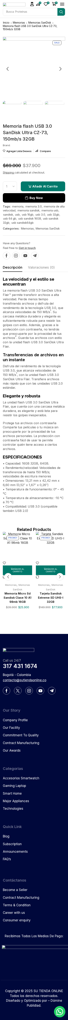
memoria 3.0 (34, 206)
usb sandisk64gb (23, 222)
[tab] (12, 268)
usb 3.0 (40, 214)
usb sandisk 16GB (29, 218)
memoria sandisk (28, 210)
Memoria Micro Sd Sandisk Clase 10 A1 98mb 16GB (17, 598)
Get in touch (27, 248)
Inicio (6, 22)
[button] (32, 4)
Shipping (9, 172)
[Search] (61, 12)
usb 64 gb (9, 218)
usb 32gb (53, 214)
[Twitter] (18, 690)
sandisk (8, 214)
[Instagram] (16, 255)
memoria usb (50, 210)
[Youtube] (25, 255)
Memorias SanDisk (39, 22)
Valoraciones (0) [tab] (41, 267)
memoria (17, 206)
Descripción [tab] (12, 267)
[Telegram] (35, 255)
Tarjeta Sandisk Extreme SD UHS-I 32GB (50, 598)
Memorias (19, 22)
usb (17, 214)
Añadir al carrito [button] (18, 570)
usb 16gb (27, 214)
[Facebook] (6, 255)
